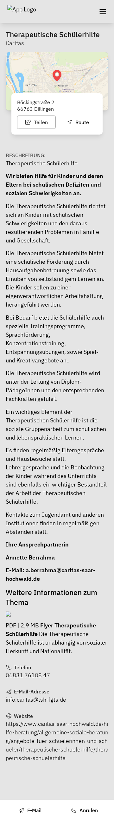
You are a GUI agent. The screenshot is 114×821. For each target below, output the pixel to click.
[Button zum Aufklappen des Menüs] (102, 11)
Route (81, 122)
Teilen (40, 122)
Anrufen (88, 810)
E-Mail (34, 810)
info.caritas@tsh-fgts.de (36, 699)
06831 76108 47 (28, 675)
